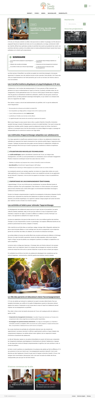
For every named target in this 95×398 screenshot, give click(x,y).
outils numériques (15, 154)
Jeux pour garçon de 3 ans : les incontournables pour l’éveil (75, 67)
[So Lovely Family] (47, 6)
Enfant (33, 24)
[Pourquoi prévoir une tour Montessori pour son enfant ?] (48, 379)
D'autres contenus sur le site (20, 366)
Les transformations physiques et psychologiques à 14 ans (21, 61)
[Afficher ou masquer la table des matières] (42, 57)
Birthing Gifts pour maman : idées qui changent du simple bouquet (75, 53)
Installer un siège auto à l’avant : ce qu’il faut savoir (74, 39)
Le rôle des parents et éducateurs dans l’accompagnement (45, 67)
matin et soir (30, 113)
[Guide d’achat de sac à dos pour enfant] (21, 379)
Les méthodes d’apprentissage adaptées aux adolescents (46, 61)
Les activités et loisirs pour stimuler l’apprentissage (21, 66)
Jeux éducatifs (13, 165)
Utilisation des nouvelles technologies (18, 64)
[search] (85, 6)
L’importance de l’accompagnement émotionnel (47, 64)
